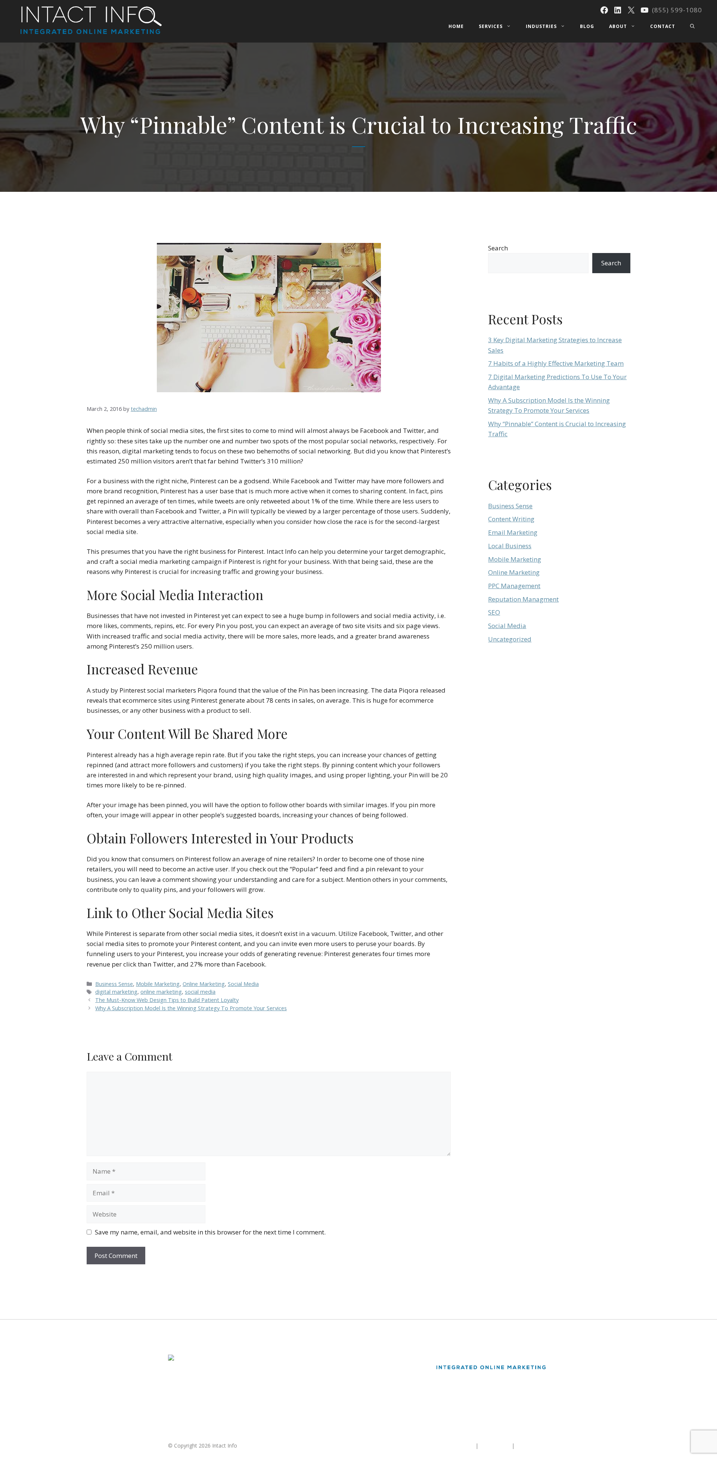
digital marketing (116, 991)
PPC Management (514, 585)
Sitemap (464, 1445)
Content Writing (511, 519)
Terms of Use (495, 1445)
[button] (692, 26)
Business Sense (114, 983)
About (618, 26)
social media (200, 991)
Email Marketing (512, 532)
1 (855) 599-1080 (188, 1410)
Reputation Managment (523, 599)
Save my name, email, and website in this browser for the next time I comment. (210, 1232)
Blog (587, 26)
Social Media (243, 983)
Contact (662, 26)
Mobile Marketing (158, 983)
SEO (494, 612)
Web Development (322, 1399)
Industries (541, 26)
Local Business (509, 545)
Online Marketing (204, 983)
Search (498, 248)
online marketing (161, 991)
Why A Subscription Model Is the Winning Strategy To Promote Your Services (191, 1008)
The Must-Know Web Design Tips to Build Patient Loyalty (167, 999)
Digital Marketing (320, 1358)
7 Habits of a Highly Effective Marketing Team (556, 363)
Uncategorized (509, 639)
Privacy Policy (532, 1445)
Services (491, 26)
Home (456, 26)
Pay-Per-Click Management (333, 1385)
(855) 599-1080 (677, 10)
